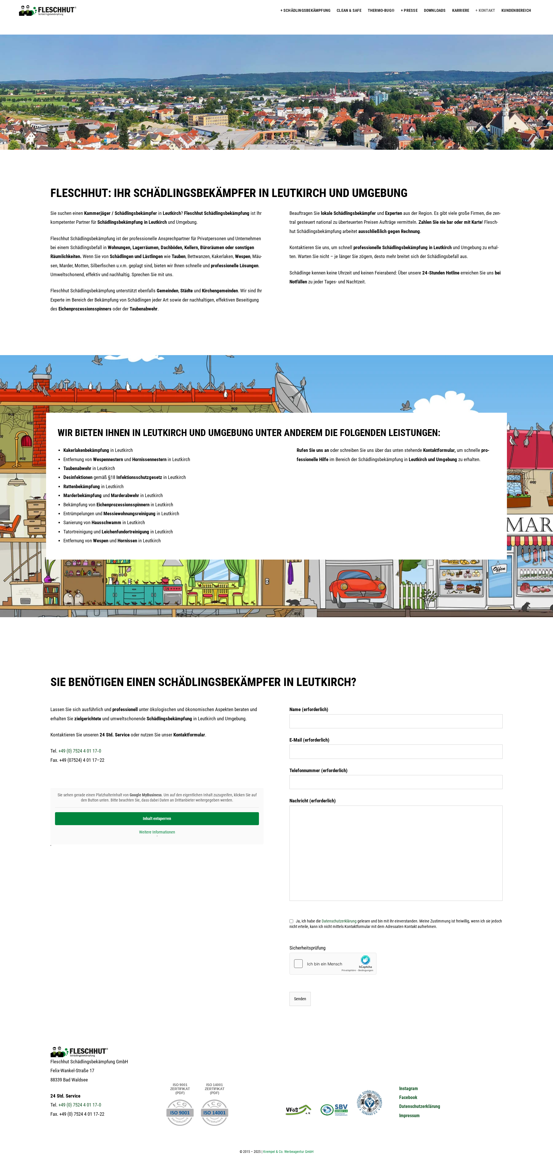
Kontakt (487, 10)
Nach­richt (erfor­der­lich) (312, 801)
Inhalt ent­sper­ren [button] (157, 818)
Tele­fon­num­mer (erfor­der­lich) (318, 770)
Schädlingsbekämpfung (306, 10)
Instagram (408, 1088)
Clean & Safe (349, 10)
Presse (410, 10)
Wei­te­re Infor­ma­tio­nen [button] (157, 832)
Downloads (435, 10)
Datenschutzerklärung (419, 1106)
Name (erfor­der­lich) (308, 709)
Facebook (408, 1097)
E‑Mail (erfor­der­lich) (309, 740)
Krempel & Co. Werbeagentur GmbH (288, 1152)
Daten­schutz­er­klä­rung (339, 921)
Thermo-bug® (381, 10)
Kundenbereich (516, 10)
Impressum (409, 1115)
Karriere (460, 10)
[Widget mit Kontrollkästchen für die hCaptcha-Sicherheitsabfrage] (332, 964)
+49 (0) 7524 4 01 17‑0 (79, 751)
